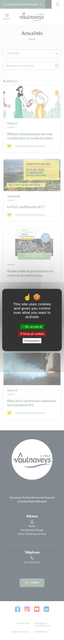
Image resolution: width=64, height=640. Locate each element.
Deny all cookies (33, 333)
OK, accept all (33, 326)
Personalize (32, 340)
